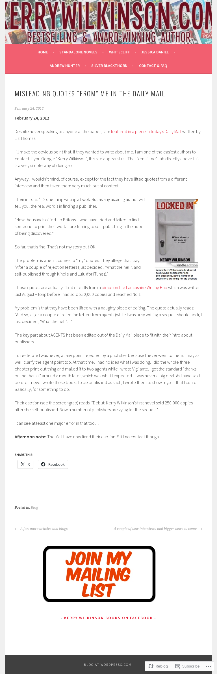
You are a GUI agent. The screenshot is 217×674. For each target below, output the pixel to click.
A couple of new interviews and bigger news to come (156, 529)
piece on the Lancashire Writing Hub (134, 287)
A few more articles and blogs (43, 529)
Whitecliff (119, 52)
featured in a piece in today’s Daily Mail (146, 131)
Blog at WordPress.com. (108, 664)
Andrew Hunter (65, 65)
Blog (34, 508)
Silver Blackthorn (109, 65)
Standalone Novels (78, 52)
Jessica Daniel (155, 52)
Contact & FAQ (153, 65)
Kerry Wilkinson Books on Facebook (108, 617)
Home (43, 52)
